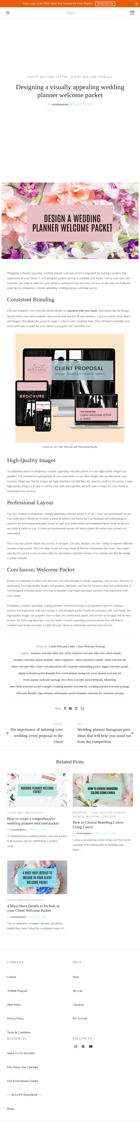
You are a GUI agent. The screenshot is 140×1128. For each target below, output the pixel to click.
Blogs (10, 1108)
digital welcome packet (115, 666)
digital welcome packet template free (39, 673)
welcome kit (95, 693)
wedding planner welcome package (109, 686)
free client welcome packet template (82, 679)
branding (80, 812)
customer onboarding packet (84, 666)
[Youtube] (91, 1047)
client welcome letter (23, 666)
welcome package (113, 693)
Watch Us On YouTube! (21, 1053)
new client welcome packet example (31, 686)
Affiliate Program (17, 990)
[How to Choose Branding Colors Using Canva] (103, 790)
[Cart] (132, 13)
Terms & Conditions (18, 1032)
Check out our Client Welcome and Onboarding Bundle (70, 446)
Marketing (110, 679)
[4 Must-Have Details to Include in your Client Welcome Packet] (37, 877)
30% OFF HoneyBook (24, 1094)
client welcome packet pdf (51, 666)
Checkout (78, 1004)
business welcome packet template (33, 659)
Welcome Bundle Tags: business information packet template (51, 693)
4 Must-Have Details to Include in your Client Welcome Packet (33, 908)
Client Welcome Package (91, 77)
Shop (76, 976)
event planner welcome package (41, 679)
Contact (11, 976)
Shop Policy (14, 1004)
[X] (76, 708)
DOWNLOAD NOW (105, 4)
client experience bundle (89, 659)
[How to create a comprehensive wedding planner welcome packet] (37, 790)
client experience (64, 659)
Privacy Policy (15, 1018)
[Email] (82, 708)
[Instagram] (75, 1047)
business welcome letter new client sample (96, 653)
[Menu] (7, 12)
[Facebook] (65, 708)
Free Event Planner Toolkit (22, 1080)
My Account (80, 1018)
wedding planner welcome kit (70, 686)
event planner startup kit (75, 673)
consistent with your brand (82, 310)
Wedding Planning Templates (94, 816)
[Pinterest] (70, 708)
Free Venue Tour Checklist (22, 1067)
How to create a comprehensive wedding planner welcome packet (33, 821)
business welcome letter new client (51, 653)
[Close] (136, 3)
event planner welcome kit (106, 673)
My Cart (77, 990)
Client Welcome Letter (47, 77)
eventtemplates (60, 104)
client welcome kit (115, 659)
